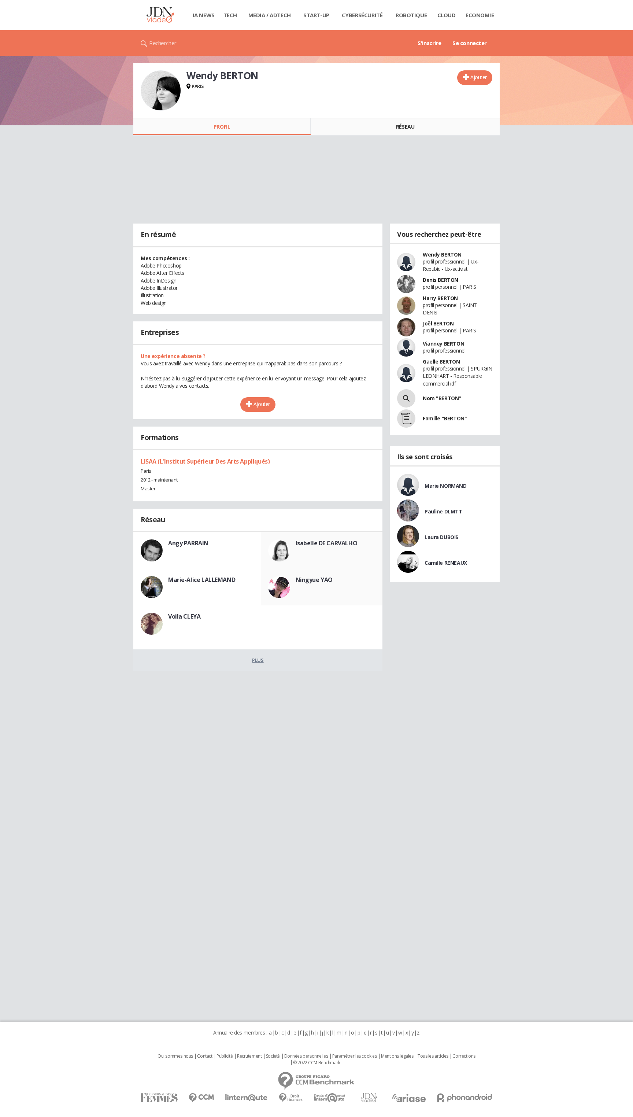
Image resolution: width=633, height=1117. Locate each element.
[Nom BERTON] (406, 398)
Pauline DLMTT (443, 511)
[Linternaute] (246, 1097)
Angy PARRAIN (188, 543)
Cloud (446, 15)
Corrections (463, 1056)
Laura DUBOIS (441, 537)
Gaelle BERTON (441, 361)
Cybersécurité (362, 15)
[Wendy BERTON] (161, 90)
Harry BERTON (440, 298)
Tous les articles (433, 1056)
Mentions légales (397, 1056)
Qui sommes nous (175, 1056)
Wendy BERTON (442, 254)
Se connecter (469, 43)
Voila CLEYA (184, 616)
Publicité (224, 1056)
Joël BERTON (438, 323)
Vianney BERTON (443, 343)
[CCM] (201, 1097)
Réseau (405, 126)
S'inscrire (429, 43)
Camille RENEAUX (446, 562)
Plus (257, 660)
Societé (273, 1056)
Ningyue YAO (314, 580)
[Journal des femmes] (159, 1097)
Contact (204, 1056)
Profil (222, 126)
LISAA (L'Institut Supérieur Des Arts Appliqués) (205, 461)
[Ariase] (409, 1098)
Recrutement (249, 1056)
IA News (204, 15)
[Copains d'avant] (330, 1097)
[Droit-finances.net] (291, 1097)
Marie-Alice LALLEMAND (201, 580)
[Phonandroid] (464, 1097)
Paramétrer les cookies (354, 1056)
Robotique (411, 15)
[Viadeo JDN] (369, 1097)
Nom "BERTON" (442, 398)
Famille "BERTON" (445, 418)
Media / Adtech (269, 15)
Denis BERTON (440, 279)
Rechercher (163, 43)
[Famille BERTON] (406, 418)
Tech (230, 15)
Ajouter (478, 77)
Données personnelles (306, 1056)
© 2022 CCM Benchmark (316, 1062)
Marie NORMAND (446, 485)
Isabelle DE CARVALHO (327, 543)
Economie (480, 15)
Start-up (316, 15)
